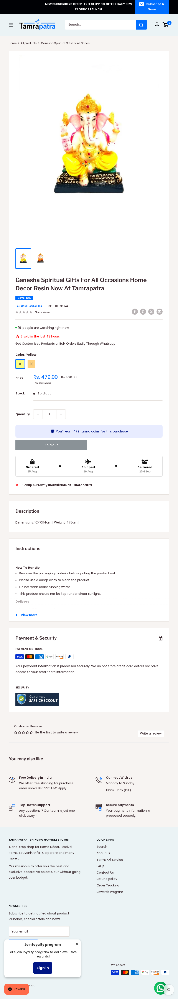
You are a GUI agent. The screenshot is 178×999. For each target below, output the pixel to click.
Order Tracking (108, 885)
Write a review (151, 733)
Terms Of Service (110, 860)
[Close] (77, 945)
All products (29, 43)
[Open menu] (11, 25)
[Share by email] (160, 312)
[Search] (141, 25)
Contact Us (105, 872)
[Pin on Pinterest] (143, 312)
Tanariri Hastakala (28, 306)
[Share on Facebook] (135, 312)
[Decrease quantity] (38, 414)
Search (102, 846)
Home (12, 43)
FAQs (100, 866)
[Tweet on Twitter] (151, 312)
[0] (165, 24)
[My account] (157, 24)
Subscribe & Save (155, 6)
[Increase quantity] (61, 414)
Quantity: (23, 414)
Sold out (51, 445)
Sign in (42, 967)
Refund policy (107, 879)
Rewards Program (110, 892)
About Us (103, 853)
